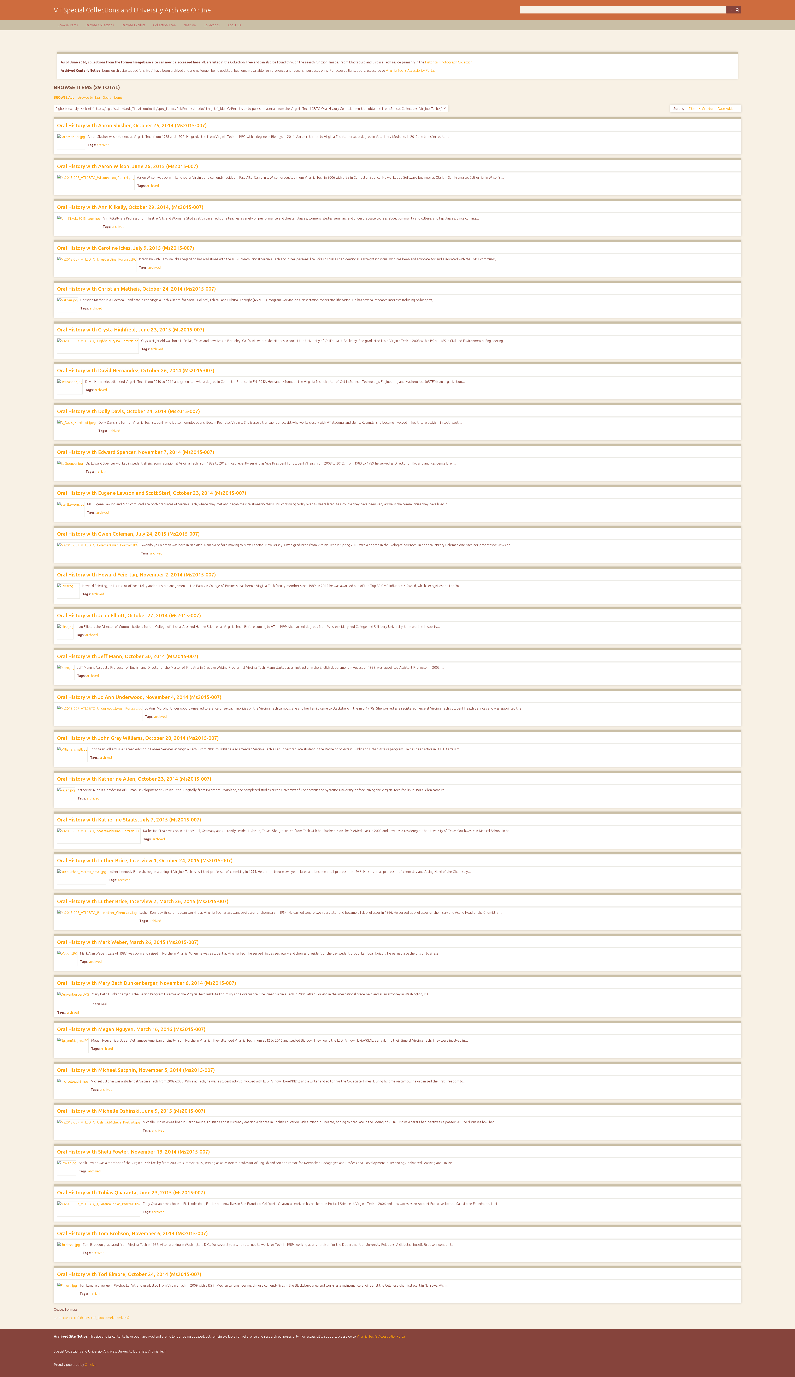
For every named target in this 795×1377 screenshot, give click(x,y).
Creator (708, 108)
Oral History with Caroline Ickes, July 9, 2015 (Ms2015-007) (125, 248)
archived (103, 145)
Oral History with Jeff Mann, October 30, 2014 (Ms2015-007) (127, 656)
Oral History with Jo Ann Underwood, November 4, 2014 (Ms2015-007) (139, 697)
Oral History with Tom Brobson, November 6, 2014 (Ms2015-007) (132, 1233)
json (101, 1318)
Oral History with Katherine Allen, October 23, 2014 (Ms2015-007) (134, 779)
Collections (212, 25)
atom (57, 1318)
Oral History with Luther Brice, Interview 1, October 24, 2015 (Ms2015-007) (145, 860)
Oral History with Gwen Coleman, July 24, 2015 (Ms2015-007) (128, 534)
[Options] (730, 9)
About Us (234, 25)
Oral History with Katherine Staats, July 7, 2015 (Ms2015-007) (129, 820)
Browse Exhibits (133, 25)
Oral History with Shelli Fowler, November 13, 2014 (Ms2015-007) (133, 1152)
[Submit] (737, 9)
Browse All (64, 97)
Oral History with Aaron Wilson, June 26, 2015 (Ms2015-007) (127, 166)
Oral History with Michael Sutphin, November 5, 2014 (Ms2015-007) (136, 1070)
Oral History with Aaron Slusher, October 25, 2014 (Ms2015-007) (132, 125)
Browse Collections (100, 25)
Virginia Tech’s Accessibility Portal (381, 1336)
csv (65, 1318)
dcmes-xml (88, 1318)
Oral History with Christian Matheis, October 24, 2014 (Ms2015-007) (136, 289)
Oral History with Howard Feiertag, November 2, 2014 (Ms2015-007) (136, 574)
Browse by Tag (89, 97)
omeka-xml (113, 1318)
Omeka (90, 1364)
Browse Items (67, 25)
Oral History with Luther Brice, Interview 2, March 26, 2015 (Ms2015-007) (143, 901)
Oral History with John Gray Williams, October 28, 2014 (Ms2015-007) (138, 738)
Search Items (112, 97)
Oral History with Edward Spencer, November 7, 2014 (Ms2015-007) (135, 452)
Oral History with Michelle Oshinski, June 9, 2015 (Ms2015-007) (131, 1111)
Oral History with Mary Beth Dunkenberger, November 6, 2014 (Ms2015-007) (146, 983)
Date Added (726, 108)
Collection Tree (164, 25)
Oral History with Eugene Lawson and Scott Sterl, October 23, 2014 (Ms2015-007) (151, 493)
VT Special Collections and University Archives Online (132, 10)
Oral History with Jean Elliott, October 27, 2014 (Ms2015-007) (129, 615)
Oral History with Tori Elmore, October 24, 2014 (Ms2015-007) (129, 1274)
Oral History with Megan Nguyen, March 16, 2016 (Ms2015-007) (131, 1029)
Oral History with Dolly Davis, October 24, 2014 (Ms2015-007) (128, 411)
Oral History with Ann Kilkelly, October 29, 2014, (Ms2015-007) (130, 207)
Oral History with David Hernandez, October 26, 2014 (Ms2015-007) (135, 370)
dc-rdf (73, 1318)
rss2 (127, 1318)
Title (692, 108)
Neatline (190, 25)
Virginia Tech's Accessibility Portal (410, 70)
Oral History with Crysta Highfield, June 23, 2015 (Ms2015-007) (130, 329)
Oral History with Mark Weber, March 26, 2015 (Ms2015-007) (128, 942)
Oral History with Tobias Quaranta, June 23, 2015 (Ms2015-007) (131, 1192)
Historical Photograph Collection (448, 62)
